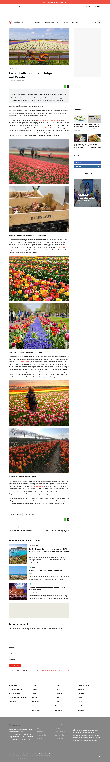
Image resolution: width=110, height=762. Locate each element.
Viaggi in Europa (15, 514)
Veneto (80, 706)
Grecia (57, 685)
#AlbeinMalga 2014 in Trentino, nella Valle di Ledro (80, 146)
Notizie (98, 6)
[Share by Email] (68, 86)
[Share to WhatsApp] (65, 86)
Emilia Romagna (83, 685)
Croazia (57, 706)
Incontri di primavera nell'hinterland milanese (80, 126)
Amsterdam (36, 702)
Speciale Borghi (14, 693)
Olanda (57, 697)
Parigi (34, 693)
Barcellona (35, 710)
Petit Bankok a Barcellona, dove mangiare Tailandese (94, 146)
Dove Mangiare (60, 731)
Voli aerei (12, 706)
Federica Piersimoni (43, 753)
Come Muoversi (60, 738)
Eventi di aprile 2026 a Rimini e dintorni (45, 571)
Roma (34, 685)
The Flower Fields (23, 362)
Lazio (80, 697)
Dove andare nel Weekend (18, 697)
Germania (58, 710)
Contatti (11, 6)
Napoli (34, 706)
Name (11, 648)
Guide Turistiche (60, 725)
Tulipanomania (38, 486)
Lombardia (81, 710)
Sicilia (80, 702)
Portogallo (58, 693)
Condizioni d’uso (42, 735)
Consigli (65, 22)
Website (12, 659)
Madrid (34, 697)
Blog (38, 728)
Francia (57, 702)
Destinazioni (38, 22)
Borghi (59, 22)
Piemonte (81, 693)
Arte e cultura (13, 685)
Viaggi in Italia (49, 22)
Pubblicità (17, 6)
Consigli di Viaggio (15, 689)
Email (11, 653)
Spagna (57, 689)
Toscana (81, 689)
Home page (40, 725)
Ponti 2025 (90, 6)
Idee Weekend (75, 22)
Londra (34, 689)
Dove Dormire (59, 735)
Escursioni (13, 702)
